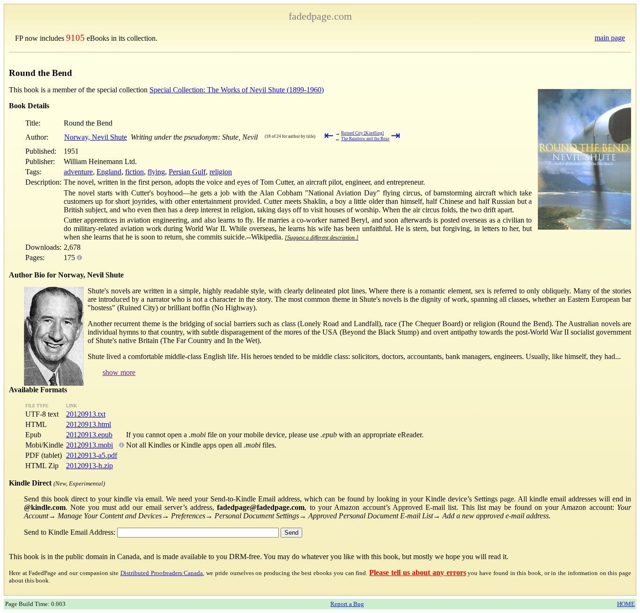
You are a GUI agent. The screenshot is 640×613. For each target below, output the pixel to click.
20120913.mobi (89, 445)
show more (119, 372)
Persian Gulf (187, 172)
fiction (134, 172)
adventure (78, 172)
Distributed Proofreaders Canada (161, 572)
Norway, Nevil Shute (95, 137)
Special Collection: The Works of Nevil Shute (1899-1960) (236, 90)
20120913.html (88, 424)
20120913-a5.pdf (91, 455)
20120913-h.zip (89, 466)
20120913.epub (89, 435)
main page (610, 38)
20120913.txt (85, 414)
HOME (626, 603)
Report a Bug (347, 603)
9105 (75, 38)
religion (220, 172)
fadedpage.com (320, 16)
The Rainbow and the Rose (365, 138)
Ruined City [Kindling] (362, 133)
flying (156, 172)
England (109, 172)
